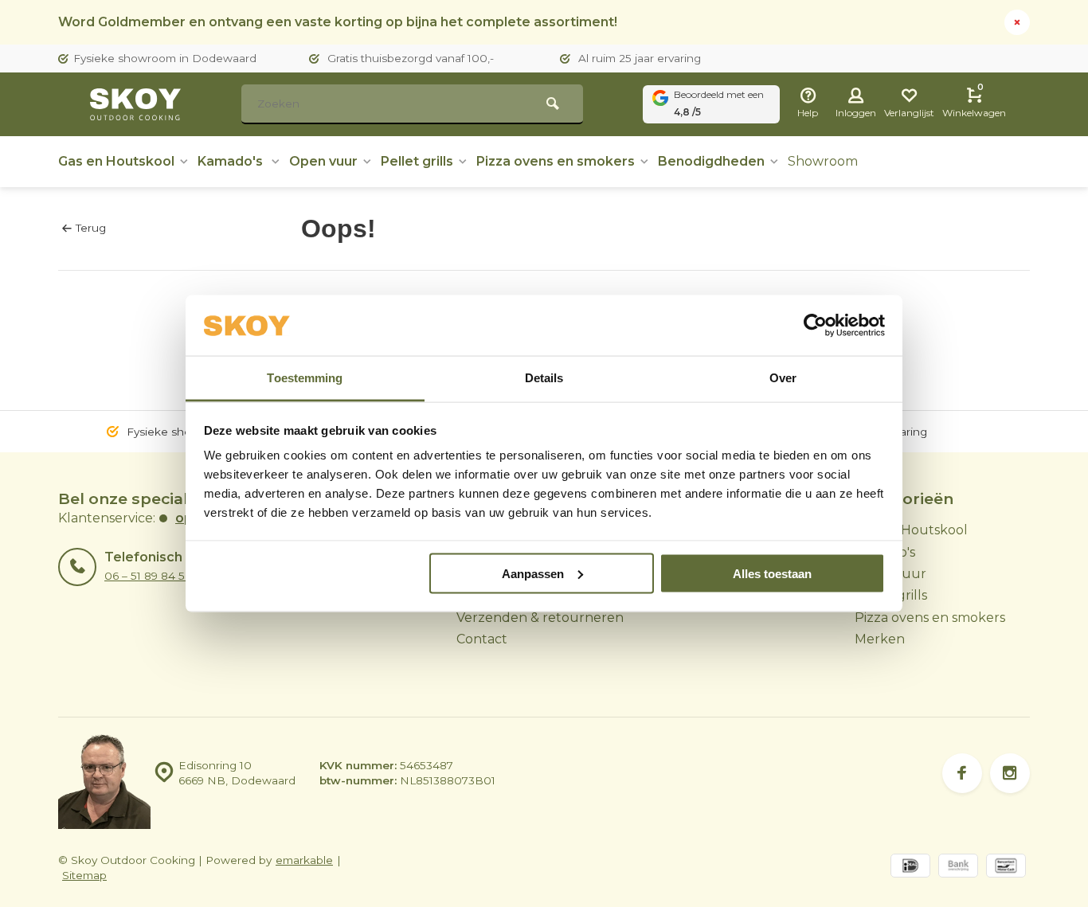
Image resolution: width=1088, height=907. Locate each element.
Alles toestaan (772, 573)
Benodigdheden (711, 161)
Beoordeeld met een (719, 103)
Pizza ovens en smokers (555, 161)
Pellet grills (417, 161)
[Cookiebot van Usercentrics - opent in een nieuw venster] (815, 326)
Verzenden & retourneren (540, 617)
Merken (880, 639)
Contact (481, 639)
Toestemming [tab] (304, 378)
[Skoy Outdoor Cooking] (138, 104)
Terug (91, 227)
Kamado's (232, 161)
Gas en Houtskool (116, 161)
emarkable (304, 860)
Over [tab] (782, 378)
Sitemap (84, 875)
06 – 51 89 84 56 (147, 575)
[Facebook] (962, 773)
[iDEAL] (910, 868)
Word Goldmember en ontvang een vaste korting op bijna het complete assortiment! (337, 21)
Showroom (823, 161)
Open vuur (323, 161)
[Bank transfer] (958, 868)
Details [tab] (544, 378)
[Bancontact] (1006, 868)
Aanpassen (533, 573)
